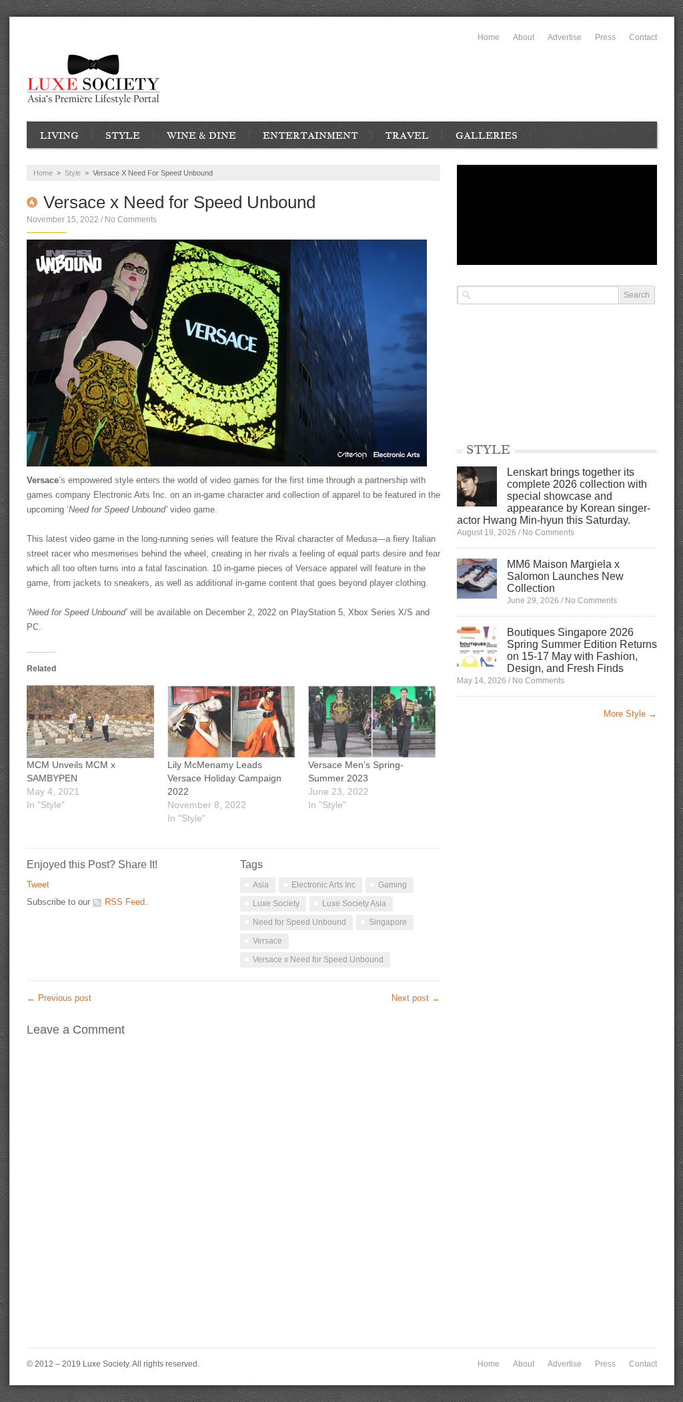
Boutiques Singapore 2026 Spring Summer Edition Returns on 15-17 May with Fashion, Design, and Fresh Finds (582, 650)
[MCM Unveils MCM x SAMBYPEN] (90, 721)
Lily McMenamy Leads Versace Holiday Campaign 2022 (224, 778)
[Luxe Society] (93, 80)
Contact (643, 37)
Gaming (392, 885)
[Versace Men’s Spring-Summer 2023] (372, 721)
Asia (261, 885)
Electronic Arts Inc (323, 885)
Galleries (487, 135)
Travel (407, 135)
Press (605, 37)
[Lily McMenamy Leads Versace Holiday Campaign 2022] (231, 721)
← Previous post (59, 998)
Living (59, 135)
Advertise (565, 37)
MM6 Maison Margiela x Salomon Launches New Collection (565, 576)
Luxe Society (276, 903)
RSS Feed (125, 902)
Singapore (388, 922)
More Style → (630, 714)
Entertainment (310, 135)
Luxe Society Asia (354, 903)
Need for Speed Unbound (299, 922)
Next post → (416, 998)
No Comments (131, 219)
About (523, 37)
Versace (267, 941)
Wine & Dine (201, 135)
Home (489, 37)
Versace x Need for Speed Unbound (318, 959)
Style (122, 135)
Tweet (38, 885)
